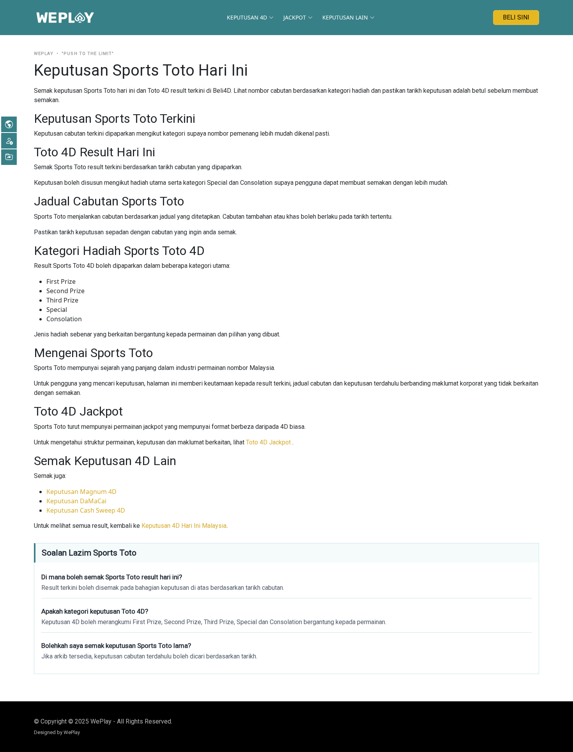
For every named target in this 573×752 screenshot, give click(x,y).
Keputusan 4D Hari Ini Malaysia (183, 525)
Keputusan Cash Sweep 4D (85, 510)
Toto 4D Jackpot (269, 442)
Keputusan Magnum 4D (81, 491)
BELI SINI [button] (516, 17)
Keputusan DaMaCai (76, 501)
